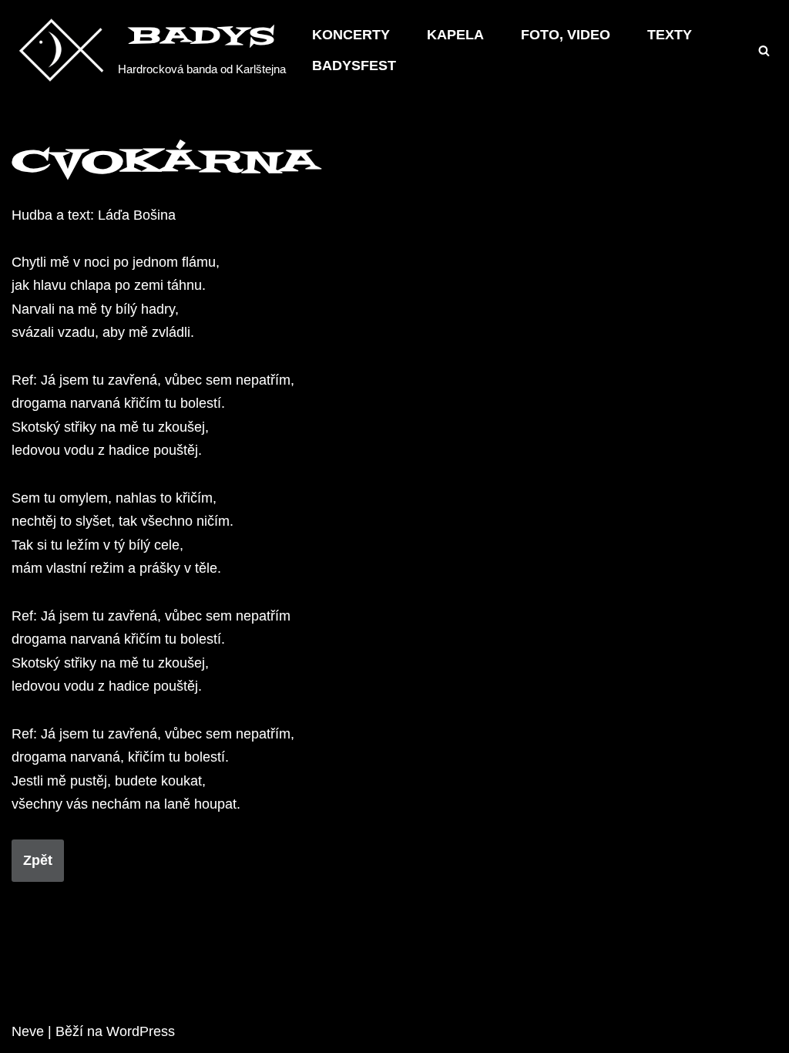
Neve (28, 1031)
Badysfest (354, 65)
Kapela (455, 34)
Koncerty (351, 34)
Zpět (37, 860)
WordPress (140, 1031)
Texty (669, 34)
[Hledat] (764, 50)
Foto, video (565, 34)
